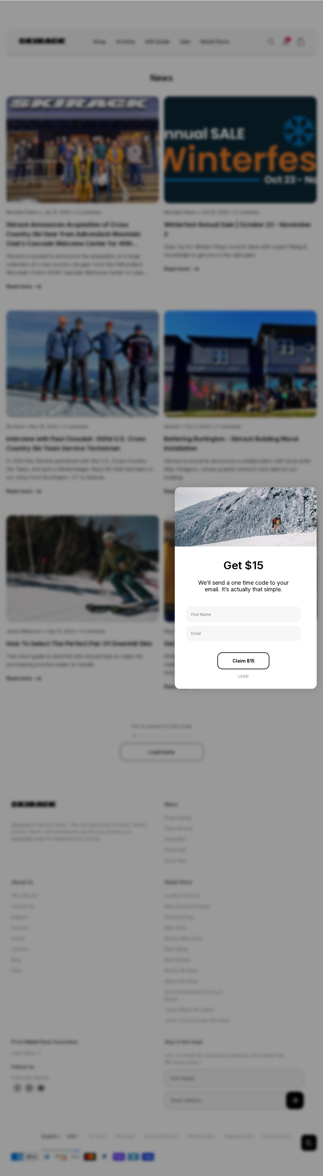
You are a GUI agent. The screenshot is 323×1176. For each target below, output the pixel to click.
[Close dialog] (305, 498)
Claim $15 (243, 660)
